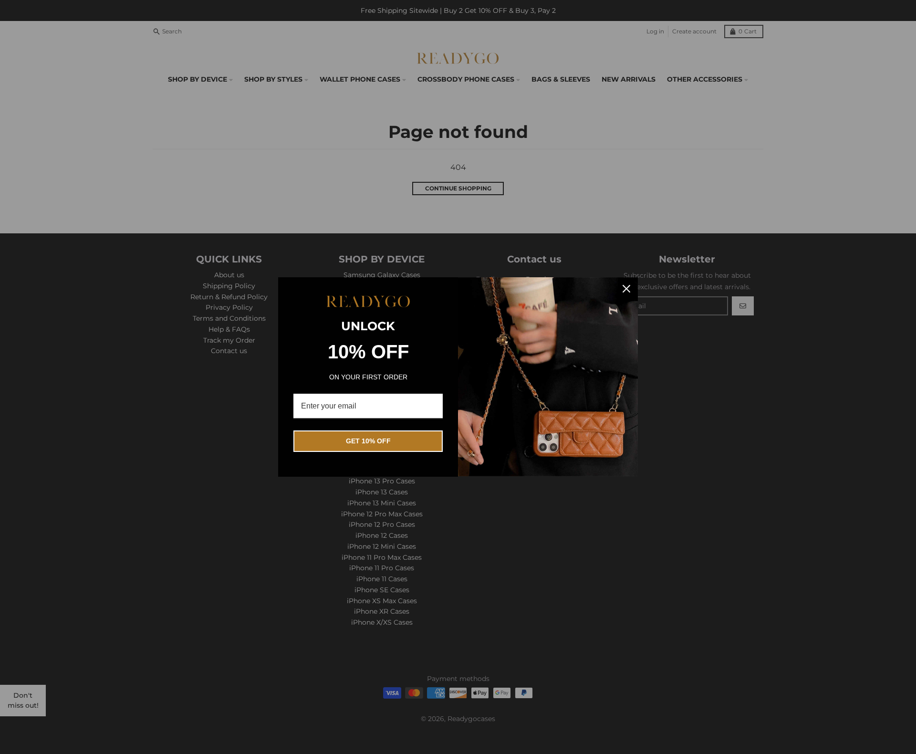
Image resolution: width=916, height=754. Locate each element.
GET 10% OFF (368, 441)
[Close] (626, 288)
